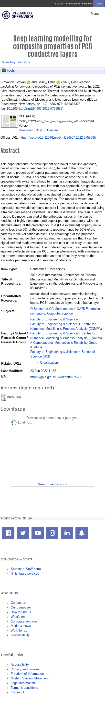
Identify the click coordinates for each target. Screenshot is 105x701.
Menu (95, 13)
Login (99, 3)
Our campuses (21, 607)
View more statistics (52, 484)
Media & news (21, 626)
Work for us (19, 630)
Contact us (18, 603)
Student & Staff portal (26, 569)
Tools (10, 70)
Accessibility (20, 664)
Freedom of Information (27, 673)
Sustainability (20, 635)
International (72, 3)
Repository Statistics (15, 62)
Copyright (17, 692)
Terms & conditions (24, 687)
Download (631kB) (31, 130)
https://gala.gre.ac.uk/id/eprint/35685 (56, 377)
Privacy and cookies (25, 669)
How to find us (21, 612)
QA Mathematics (61, 309)
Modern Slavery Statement (30, 678)
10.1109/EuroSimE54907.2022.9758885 (34, 108)
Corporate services (24, 621)
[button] (3, 397)
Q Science (37, 309)
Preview (52, 130)
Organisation (49, 362)
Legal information (23, 683)
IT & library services (25, 573)
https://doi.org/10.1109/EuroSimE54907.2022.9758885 (58, 137)
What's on (18, 617)
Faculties (87, 3)
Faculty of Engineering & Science (54, 319)
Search (59, 3)
